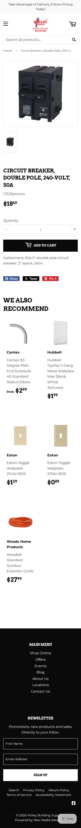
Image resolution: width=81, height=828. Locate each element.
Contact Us (40, 691)
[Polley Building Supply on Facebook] (74, 804)
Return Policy (59, 790)
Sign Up (40, 775)
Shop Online (40, 653)
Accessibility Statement (53, 795)
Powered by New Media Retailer (39, 820)
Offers (40, 659)
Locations (40, 685)
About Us (40, 679)
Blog (40, 672)
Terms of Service (19, 795)
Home (7, 50)
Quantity (10, 221)
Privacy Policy (33, 790)
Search (14, 790)
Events (41, 666)
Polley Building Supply (44, 815)
